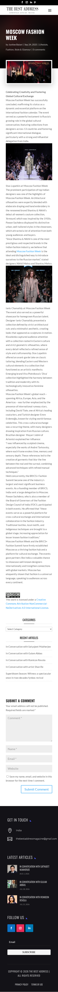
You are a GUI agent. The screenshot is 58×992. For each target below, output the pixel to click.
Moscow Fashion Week (29, 251)
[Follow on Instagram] (20, 928)
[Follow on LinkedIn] (29, 928)
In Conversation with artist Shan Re (24, 666)
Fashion (10, 49)
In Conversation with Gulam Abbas (24, 653)
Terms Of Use (37, 984)
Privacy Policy (21, 984)
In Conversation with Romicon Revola (25, 660)
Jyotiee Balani (16, 44)
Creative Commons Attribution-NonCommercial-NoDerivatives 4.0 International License (27, 603)
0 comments (39, 49)
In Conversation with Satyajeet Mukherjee (28, 646)
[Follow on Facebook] (11, 928)
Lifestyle (43, 44)
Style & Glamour (23, 49)
